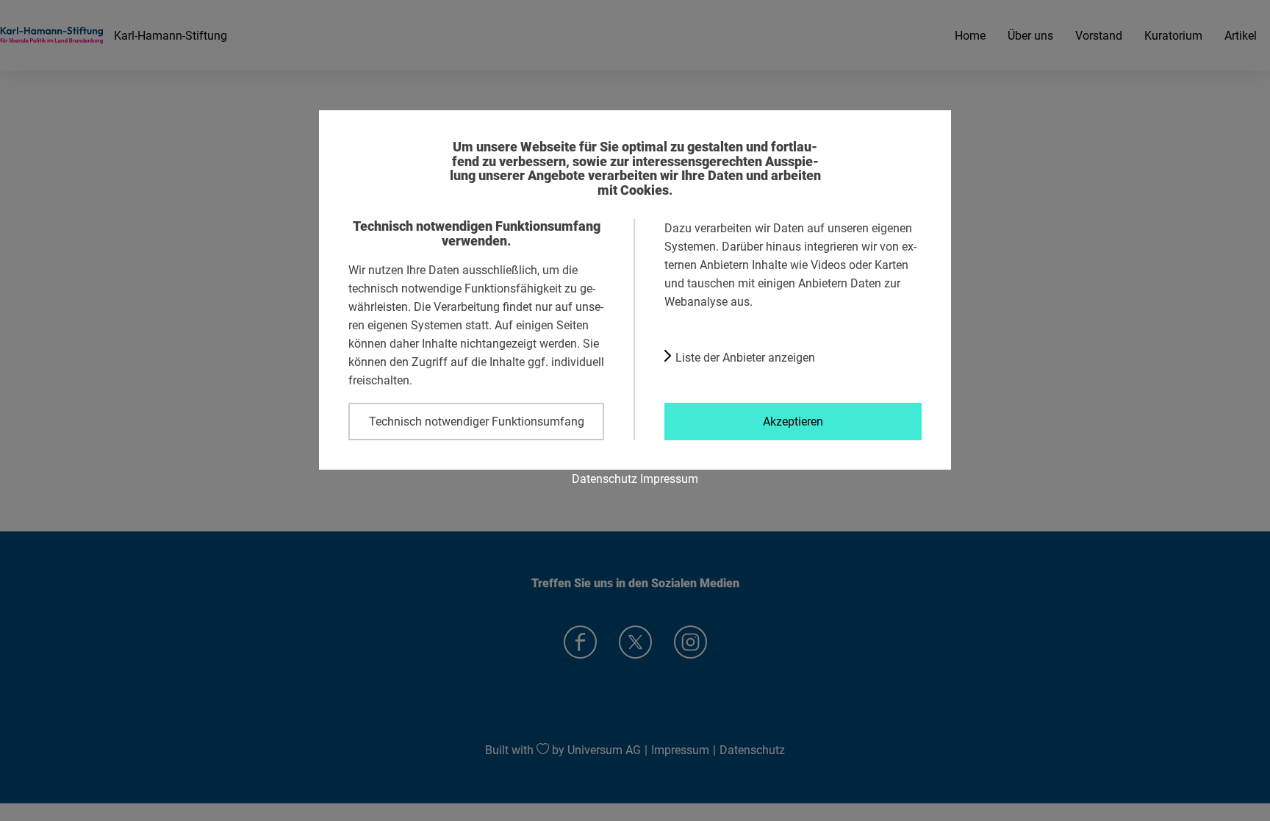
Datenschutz (604, 478)
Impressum (669, 478)
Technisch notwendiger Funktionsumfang (476, 421)
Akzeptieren (793, 421)
